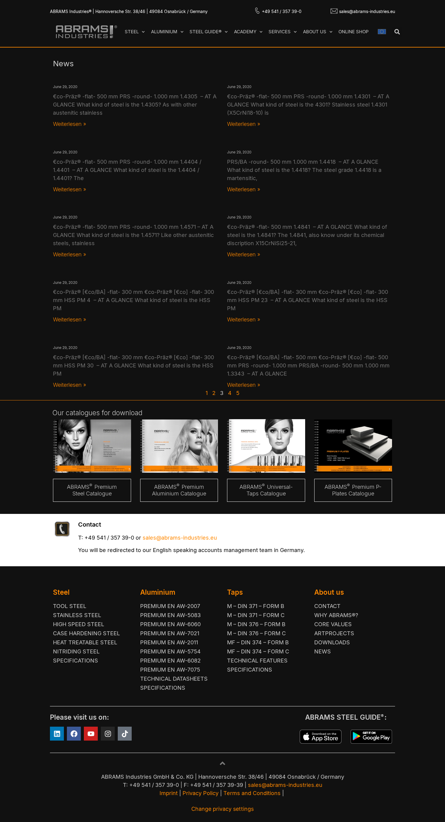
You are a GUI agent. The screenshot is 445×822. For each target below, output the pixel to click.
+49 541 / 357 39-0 (282, 11)
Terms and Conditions (252, 793)
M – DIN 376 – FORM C (256, 633)
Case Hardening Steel (86, 633)
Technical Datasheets (174, 679)
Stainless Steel (77, 615)
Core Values (333, 624)
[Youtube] (91, 734)
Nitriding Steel (76, 651)
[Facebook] (74, 734)
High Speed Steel (78, 624)
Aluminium (164, 32)
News (322, 651)
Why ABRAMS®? (336, 615)
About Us (314, 32)
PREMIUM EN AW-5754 (170, 651)
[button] (397, 32)
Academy (245, 32)
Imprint (169, 793)
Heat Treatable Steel (85, 642)
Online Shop (353, 32)
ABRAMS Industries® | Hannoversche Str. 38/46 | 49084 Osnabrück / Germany (129, 11)
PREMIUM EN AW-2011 (169, 642)
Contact (327, 606)
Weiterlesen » (69, 124)
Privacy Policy (201, 793)
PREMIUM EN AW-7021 (169, 633)
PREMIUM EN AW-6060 (170, 624)
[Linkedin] (57, 734)
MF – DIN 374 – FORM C (258, 651)
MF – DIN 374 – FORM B (258, 642)
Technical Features (257, 660)
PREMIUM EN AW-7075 (170, 669)
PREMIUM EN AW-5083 (170, 615)
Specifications (75, 660)
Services (280, 32)
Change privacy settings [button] (222, 809)
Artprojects (334, 633)
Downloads (332, 642)
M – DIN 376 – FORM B (256, 624)
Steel (132, 32)
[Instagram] (108, 734)
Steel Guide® (206, 32)
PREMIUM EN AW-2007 (170, 606)
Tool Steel (69, 606)
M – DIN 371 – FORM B (255, 606)
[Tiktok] (125, 734)
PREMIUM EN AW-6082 (170, 660)
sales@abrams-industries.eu (367, 11)
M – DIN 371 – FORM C (256, 615)
